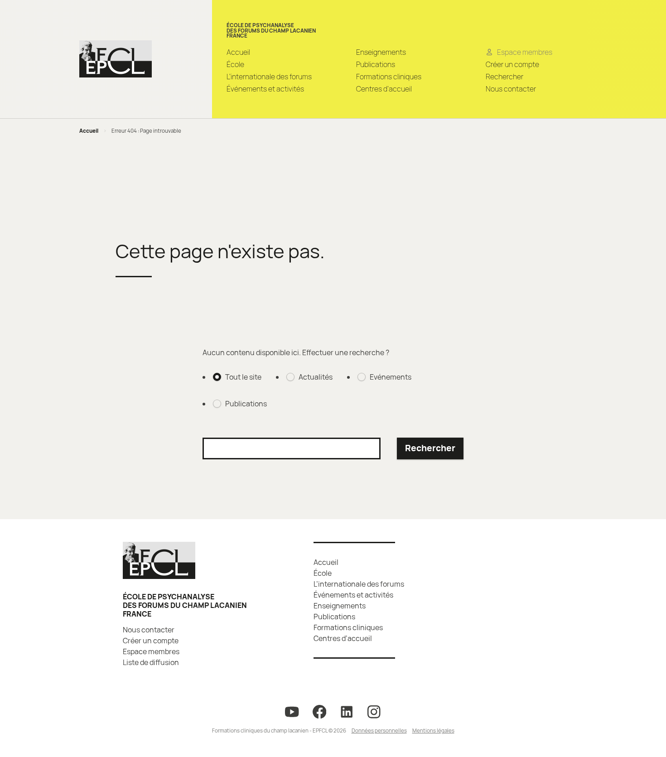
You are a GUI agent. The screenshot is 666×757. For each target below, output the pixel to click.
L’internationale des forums (269, 77)
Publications (375, 64)
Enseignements (381, 52)
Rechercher (504, 77)
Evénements (390, 377)
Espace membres (151, 651)
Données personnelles (379, 730)
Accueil (238, 52)
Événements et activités (265, 89)
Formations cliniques (388, 77)
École (235, 64)
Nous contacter (511, 89)
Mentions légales (433, 730)
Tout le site (243, 377)
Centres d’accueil (384, 89)
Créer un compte (512, 64)
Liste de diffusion (151, 662)
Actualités (316, 377)
